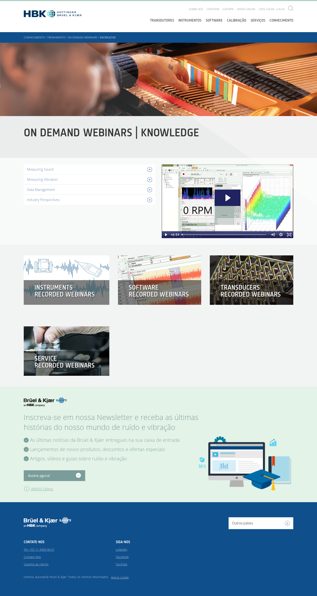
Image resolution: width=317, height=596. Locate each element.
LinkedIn (121, 549)
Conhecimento (281, 20)
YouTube (121, 564)
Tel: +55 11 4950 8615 (39, 549)
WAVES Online (246, 9)
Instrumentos (189, 20)
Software (214, 20)
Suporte (228, 9)
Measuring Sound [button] (40, 169)
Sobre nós (196, 9)
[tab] (89, 169)
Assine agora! (39, 475)
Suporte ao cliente (36, 564)
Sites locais (267, 9)
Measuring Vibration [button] (42, 179)
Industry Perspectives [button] (43, 199)
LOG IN (280, 9)
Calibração (236, 20)
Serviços (258, 20)
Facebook (122, 557)
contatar (213, 9)
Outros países (242, 523)
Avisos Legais (120, 577)
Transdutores (162, 20)
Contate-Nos (32, 557)
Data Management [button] (41, 189)
